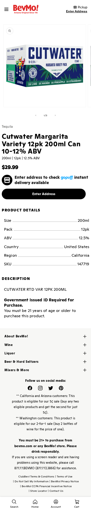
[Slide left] (36, 115)
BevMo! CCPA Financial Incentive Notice (46, 486)
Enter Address (76, 11)
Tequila (7, 126)
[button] (7, 9)
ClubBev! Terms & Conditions (36, 476)
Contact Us (55, 491)
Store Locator (38, 491)
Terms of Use (64, 476)
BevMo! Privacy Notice (64, 481)
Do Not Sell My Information (31, 481)
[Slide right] (55, 115)
